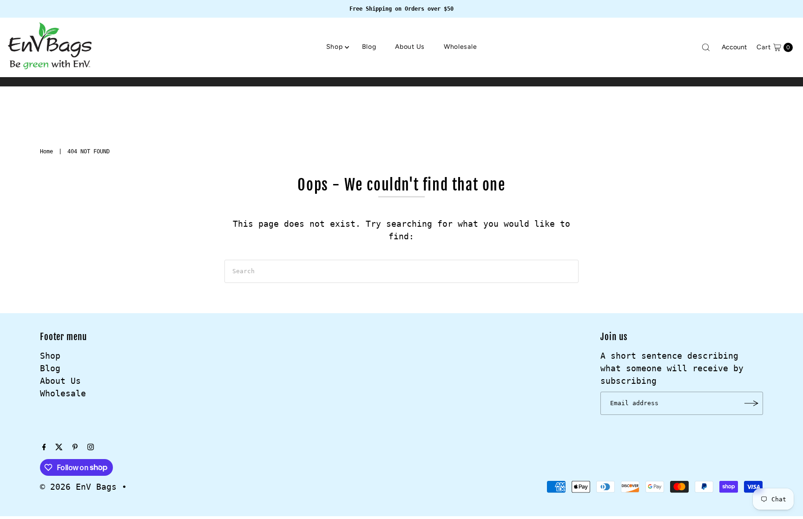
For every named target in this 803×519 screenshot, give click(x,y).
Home (46, 151)
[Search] (706, 47)
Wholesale (460, 47)
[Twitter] (59, 447)
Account (734, 47)
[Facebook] (44, 447)
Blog (369, 47)
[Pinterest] (75, 447)
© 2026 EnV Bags (78, 487)
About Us (410, 47)
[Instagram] (90, 447)
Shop (334, 47)
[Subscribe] (751, 403)
